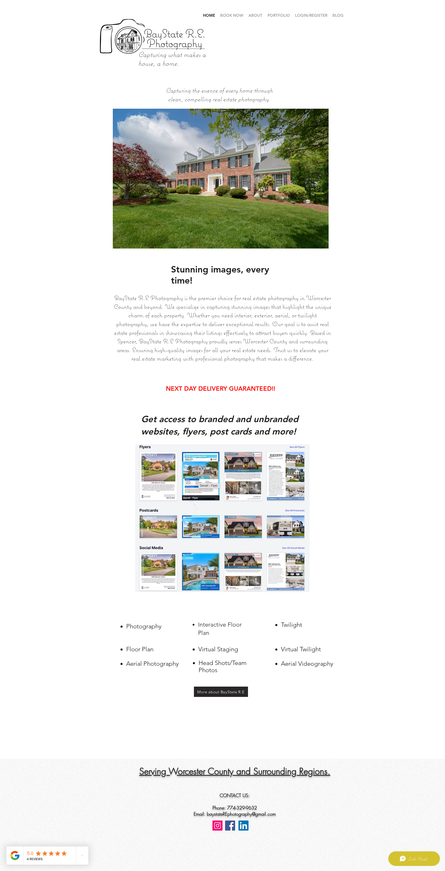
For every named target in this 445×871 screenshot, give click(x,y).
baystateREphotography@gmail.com (241, 814)
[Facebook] (230, 826)
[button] (221, 179)
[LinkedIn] (243, 826)
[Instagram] (217, 826)
